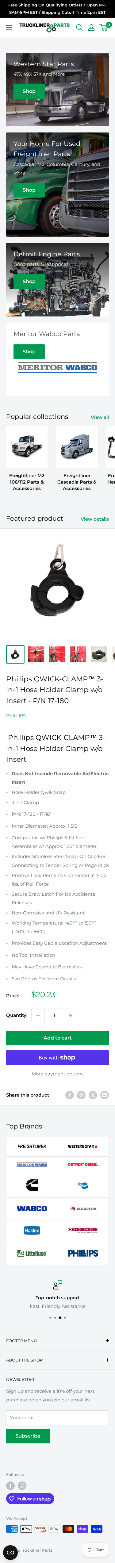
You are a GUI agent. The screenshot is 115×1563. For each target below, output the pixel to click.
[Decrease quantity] (38, 1015)
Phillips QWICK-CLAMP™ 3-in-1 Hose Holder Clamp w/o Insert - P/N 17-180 (55, 690)
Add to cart (58, 1038)
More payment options (57, 1074)
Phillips (16, 715)
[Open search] (79, 27)
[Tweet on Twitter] (93, 1094)
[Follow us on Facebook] (10, 1485)
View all (100, 417)
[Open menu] (9, 27)
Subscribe (27, 1436)
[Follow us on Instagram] (22, 1485)
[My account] (91, 27)
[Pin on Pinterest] (81, 1094)
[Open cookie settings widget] (10, 1552)
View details (95, 519)
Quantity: (17, 1015)
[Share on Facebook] (69, 1094)
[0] (104, 27)
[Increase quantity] (70, 1015)
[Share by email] (104, 1094)
